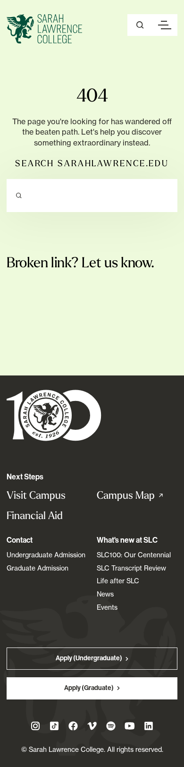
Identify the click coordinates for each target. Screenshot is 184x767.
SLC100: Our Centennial (134, 555)
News (105, 594)
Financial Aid (35, 515)
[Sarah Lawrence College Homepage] (54, 415)
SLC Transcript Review (131, 568)
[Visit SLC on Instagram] (35, 726)
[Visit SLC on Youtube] (129, 726)
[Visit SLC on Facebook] (73, 726)
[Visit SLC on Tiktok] (54, 726)
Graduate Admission (37, 568)
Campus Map (137, 495)
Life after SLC (118, 581)
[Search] (19, 195)
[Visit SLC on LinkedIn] (148, 726)
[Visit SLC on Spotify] (111, 726)
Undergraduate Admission (46, 555)
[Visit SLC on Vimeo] (92, 726)
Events (107, 607)
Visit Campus (36, 495)
